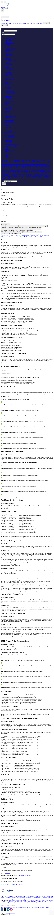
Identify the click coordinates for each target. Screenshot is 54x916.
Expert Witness (8, 82)
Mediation (7, 130)
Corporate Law (8, 53)
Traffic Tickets (8, 78)
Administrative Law (9, 101)
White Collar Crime (9, 79)
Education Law (8, 80)
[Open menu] (2, 2)
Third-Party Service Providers (35, 227)
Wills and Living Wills (10, 157)
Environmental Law (9, 55)
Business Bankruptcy (9, 38)
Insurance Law (8, 108)
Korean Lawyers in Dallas (26, 900)
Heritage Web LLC (10, 913)
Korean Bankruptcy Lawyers (15, 896)
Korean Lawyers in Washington (31, 902)
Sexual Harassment (9, 120)
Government (8, 99)
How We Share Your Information (21, 227)
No (4, 195)
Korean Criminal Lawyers (39, 896)
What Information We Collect (25, 226)
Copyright (7, 111)
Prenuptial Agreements (10, 92)
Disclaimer (35, 907)
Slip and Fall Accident (10, 139)
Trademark (7, 113)
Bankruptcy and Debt (10, 36)
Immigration (7, 102)
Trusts (6, 156)
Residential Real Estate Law (11, 147)
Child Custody (8, 87)
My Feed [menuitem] (3, 23)
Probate (6, 155)
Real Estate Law (8, 142)
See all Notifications (5, 20)
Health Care (7, 56)
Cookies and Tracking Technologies (39, 226)
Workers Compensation (10, 122)
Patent (6, 112)
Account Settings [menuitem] (39, 23)
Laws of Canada (8, 96)
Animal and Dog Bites (10, 132)
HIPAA (43, 907)
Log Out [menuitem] (47, 23)
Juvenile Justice (8, 74)
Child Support (8, 88)
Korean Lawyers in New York (26, 901)
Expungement (8, 72)
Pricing (9, 907)
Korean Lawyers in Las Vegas (12, 901)
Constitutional (8, 63)
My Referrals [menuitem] (20, 23)
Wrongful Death (8, 141)
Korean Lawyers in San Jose (17, 902)
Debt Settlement (8, 41)
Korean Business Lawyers (28, 896)
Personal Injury (8, 131)
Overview (3, 226)
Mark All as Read (4, 17)
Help (21, 907)
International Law (9, 115)
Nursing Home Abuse (10, 136)
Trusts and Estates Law (10, 150)
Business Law (8, 44)
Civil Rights (7, 62)
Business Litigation (9, 50)
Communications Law (10, 51)
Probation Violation (9, 77)
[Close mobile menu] (5, 2)
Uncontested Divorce (9, 93)
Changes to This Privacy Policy (7, 233)
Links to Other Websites (37, 231)
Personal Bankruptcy (9, 43)
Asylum (7, 103)
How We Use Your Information (7, 227)
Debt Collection (8, 40)
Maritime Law (8, 59)
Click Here (7, 873)
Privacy (6, 65)
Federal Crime (8, 73)
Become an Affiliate (15, 907)
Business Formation (9, 49)
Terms (31, 907)
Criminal (7, 67)
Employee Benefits (9, 117)
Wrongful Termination (10, 123)
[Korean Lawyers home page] (8, 6)
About (2, 907)
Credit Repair (8, 39)
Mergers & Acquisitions (10, 60)
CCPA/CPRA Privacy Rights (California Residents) (11, 231)
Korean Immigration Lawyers (22, 897)
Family (6, 83)
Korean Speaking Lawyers (20, 899)
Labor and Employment (10, 116)
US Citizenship (8, 107)
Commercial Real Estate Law (11, 144)
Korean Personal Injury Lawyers (36, 897)
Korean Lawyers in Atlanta (15, 900)
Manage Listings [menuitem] (26, 23)
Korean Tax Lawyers (9, 899)
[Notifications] (2, 10)
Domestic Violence (9, 69)
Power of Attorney (9, 154)
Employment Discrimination (11, 118)
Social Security (8, 121)
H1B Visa (7, 106)
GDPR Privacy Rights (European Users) (24, 230)
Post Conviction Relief (10, 75)
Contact (5, 907)
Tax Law (7, 149)
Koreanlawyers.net (5, 7)
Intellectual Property (9, 109)
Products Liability (9, 137)
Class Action (8, 127)
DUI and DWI (8, 70)
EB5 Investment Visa (9, 104)
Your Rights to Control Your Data (7, 230)
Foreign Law (8, 94)
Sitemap (47, 907)
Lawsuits (7, 125)
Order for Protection (9, 91)
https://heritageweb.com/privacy (25, 875)
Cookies (28, 907)
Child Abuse (8, 86)
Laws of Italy (8, 98)
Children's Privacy (26, 231)
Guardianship (8, 152)
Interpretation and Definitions (12, 226)
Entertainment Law (9, 54)
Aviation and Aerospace (10, 48)
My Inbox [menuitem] (14, 23)
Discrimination (8, 64)
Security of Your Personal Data (34, 228)
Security (40, 907)
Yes (2, 195)
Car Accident (8, 133)
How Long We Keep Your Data (7, 228)
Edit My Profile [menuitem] (8, 23)
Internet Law (8, 58)
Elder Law (7, 151)
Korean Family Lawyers (10, 897)
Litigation (7, 128)
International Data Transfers (20, 228)
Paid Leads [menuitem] (33, 23)
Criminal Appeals (9, 68)
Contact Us (17, 233)
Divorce (7, 89)
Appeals (7, 126)
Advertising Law (9, 45)
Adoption (7, 84)
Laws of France (8, 97)
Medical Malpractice (9, 135)
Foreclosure (7, 145)
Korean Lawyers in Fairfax (39, 900)
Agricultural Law (9, 46)
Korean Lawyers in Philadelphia (40, 901)
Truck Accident (8, 140)
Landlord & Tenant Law (10, 146)
